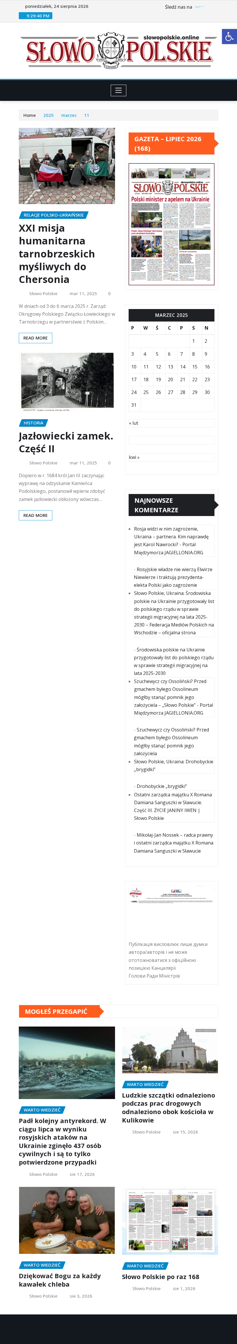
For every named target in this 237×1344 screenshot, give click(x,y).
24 (133, 392)
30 (207, 392)
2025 (48, 115)
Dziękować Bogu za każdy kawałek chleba (60, 1279)
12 (158, 367)
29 (194, 392)
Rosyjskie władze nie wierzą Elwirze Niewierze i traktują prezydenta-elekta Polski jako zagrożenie (173, 577)
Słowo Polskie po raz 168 (160, 1276)
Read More (35, 338)
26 (158, 392)
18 (146, 379)
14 (182, 367)
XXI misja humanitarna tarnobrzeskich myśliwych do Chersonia (57, 253)
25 (146, 392)
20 (170, 379)
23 (207, 379)
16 (207, 367)
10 (133, 367)
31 (133, 405)
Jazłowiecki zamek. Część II (66, 442)
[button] (229, 36)
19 (158, 379)
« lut (133, 423)
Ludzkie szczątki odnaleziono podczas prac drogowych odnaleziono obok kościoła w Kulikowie (168, 1107)
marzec (69, 115)
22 (194, 379)
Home (29, 115)
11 (86, 115)
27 (170, 392)
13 (170, 367)
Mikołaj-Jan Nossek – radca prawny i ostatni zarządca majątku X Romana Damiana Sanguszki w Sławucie (173, 843)
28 (182, 392)
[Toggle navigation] (119, 90)
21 (182, 379)
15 (194, 367)
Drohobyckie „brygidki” (162, 786)
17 (133, 379)
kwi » (134, 457)
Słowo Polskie (43, 293)
